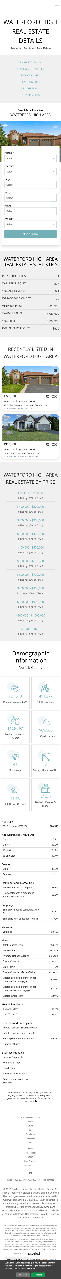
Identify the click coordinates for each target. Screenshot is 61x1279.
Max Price (9, 166)
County (30, 1125)
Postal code (30, 1134)
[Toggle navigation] (57, 4)
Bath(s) (7, 192)
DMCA (30, 1157)
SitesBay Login (30, 1165)
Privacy (30, 1148)
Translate (52, 1259)
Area (30, 1142)
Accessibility (31, 1152)
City (30, 1130)
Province (30, 1121)
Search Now (30, 234)
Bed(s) (7, 179)
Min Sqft (8, 205)
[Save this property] (55, 370)
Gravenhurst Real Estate (30, 1117)
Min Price (9, 153)
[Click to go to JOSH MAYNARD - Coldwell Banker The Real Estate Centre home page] (10, 3)
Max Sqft (8, 219)
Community (30, 1138)
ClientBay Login (30, 1161)
